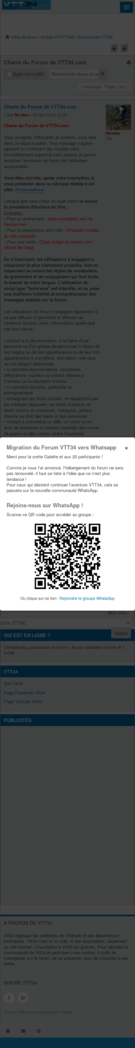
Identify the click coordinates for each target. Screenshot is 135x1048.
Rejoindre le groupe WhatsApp (87, 598)
